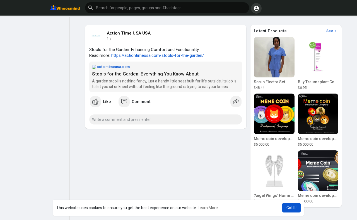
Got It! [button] (291, 208)
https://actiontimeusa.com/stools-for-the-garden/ (157, 55)
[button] (167, 7)
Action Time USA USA (129, 33)
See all (332, 31)
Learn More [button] (208, 208)
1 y (109, 38)
